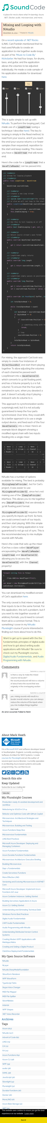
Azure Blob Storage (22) (12, 1104)
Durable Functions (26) (11, 1090)
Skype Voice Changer (11, 987)
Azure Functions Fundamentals (15, 851)
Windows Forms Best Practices (15, 914)
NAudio (31, 33)
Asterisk (5, 1005)
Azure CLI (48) (8, 1059)
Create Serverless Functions (14, 873)
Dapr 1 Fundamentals (11, 868)
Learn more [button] (29, 1114)
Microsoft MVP (12, 749)
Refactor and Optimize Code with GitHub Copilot (22, 814)
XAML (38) (6, 1073)
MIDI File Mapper (9, 992)
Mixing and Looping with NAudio (22, 27)
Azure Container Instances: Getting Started (20, 896)
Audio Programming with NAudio (16, 927)
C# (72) (5, 1046)
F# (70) (5, 1051)
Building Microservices (11, 864)
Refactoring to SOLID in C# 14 (14, 809)
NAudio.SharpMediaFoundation (15, 970)
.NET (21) (5, 1108)
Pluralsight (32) (8, 1086)
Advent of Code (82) (10, 1037)
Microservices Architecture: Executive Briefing (21, 860)
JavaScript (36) (8, 1077)
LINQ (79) (6, 1042)
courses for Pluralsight (11, 758)
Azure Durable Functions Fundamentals (19, 855)
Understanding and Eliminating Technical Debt (21, 910)
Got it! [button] (23, 1120)
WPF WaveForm (9, 978)
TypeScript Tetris (9, 983)
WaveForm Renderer (11, 974)
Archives (7, 1019)
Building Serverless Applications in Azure (19, 901)
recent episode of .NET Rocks (22, 40)
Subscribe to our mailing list (13, 787)
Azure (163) (7, 1028)
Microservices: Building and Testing (17, 826)
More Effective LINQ (10, 877)
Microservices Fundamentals (14, 834)
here (4, 77)
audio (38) (6, 1068)
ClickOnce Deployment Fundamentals (18, 951)
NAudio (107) (7, 1033)
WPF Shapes (7, 1009)
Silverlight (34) (8, 1082)
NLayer (5, 965)
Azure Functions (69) (11, 1055)
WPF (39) (6, 1064)
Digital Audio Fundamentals (17, 656)
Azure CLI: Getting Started (13, 905)
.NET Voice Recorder (11, 1014)
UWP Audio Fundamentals (13, 923)
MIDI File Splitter (9, 996)
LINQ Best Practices (10, 839)
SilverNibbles (7, 1001)
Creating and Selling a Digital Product (18, 947)
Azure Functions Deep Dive (13, 830)
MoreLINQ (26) (8, 1099)
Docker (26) (7, 1095)
